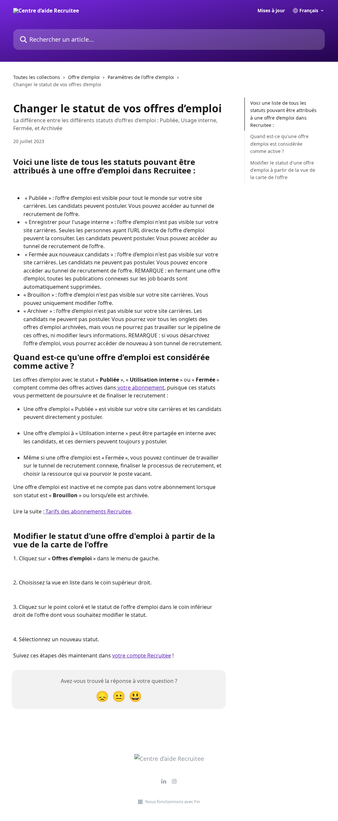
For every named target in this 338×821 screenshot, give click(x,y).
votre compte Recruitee (141, 655)
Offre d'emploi (84, 77)
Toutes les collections (36, 77)
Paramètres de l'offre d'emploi (141, 77)
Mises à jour (271, 10)
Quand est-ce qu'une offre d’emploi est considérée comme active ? (279, 143)
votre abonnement (140, 387)
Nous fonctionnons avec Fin (172, 801)
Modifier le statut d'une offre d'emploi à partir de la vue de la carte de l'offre (282, 170)
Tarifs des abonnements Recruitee (87, 511)
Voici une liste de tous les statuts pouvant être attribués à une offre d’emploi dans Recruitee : (283, 114)
